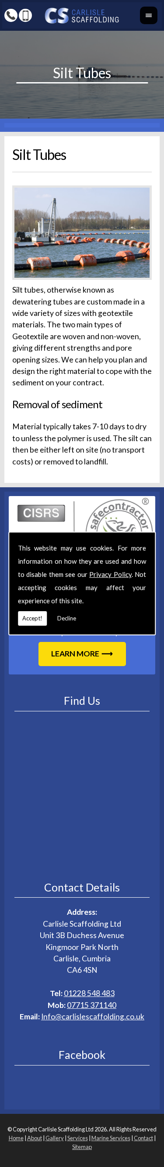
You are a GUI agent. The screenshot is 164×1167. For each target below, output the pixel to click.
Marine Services (110, 1138)
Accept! (32, 618)
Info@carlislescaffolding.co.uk (92, 1016)
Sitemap (82, 1146)
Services (77, 1138)
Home (16, 1138)
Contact (143, 1138)
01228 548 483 (89, 993)
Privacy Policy (110, 574)
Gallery (54, 1138)
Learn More (75, 653)
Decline (66, 618)
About (34, 1138)
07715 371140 (91, 1005)
